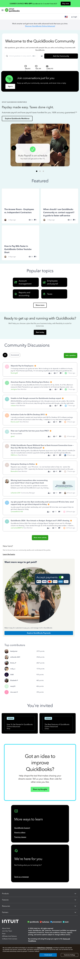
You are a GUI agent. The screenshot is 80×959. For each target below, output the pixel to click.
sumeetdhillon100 (17, 512)
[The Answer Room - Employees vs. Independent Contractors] (20, 206)
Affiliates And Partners (9, 936)
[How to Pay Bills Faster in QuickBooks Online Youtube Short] (20, 242)
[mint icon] (69, 922)
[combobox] (20, 56)
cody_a (12, 669)
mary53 (12, 686)
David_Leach (15, 422)
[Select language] (67, 17)
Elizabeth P (14, 680)
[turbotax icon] (45, 922)
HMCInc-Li (14, 455)
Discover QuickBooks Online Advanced (40, 26)
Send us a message (21, 877)
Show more (40, 305)
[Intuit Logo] (10, 922)
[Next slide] (66, 147)
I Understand (48, 955)
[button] (74, 17)
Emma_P (13, 663)
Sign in (10, 86)
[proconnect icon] (56, 922)
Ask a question (71, 355)
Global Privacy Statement (44, 947)
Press (3, 933)
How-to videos (19, 832)
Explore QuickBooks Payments (39, 633)
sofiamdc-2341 (16, 493)
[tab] (36, 171)
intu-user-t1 (14, 692)
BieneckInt (14, 471)
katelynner (13, 651)
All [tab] (5, 355)
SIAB (12, 674)
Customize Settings (69, 955)
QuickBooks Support (22, 828)
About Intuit (6, 928)
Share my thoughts (40, 789)
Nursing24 (14, 373)
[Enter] (6, 56)
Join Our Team (7, 931)
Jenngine (14, 389)
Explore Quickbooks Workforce (17, 118)
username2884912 (17, 528)
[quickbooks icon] (33, 922)
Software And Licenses (9, 939)
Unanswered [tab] (15, 355)
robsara (13, 405)
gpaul (13, 436)
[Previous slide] (13, 147)
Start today (40, 332)
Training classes (20, 837)
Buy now (65, 3)
